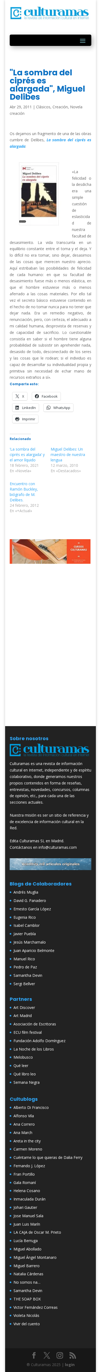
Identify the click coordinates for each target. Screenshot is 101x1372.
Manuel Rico (24, 958)
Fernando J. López (29, 1165)
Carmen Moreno (27, 1149)
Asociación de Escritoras (34, 1024)
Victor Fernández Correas (35, 1307)
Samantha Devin (27, 975)
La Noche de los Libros (33, 1049)
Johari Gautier (25, 1207)
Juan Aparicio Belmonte (33, 950)
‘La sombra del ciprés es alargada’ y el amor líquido (27, 454)
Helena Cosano (26, 1190)
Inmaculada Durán (29, 1199)
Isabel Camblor (26, 925)
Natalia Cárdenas (28, 1273)
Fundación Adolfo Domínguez (39, 1040)
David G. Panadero (29, 900)
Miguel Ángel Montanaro (35, 1257)
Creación (60, 106)
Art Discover (24, 1007)
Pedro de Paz (25, 967)
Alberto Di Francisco (31, 1107)
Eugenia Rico (24, 917)
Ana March (22, 1132)
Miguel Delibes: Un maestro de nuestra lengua (68, 454)
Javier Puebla (24, 933)
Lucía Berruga (25, 1240)
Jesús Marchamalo (29, 942)
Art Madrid (22, 1015)
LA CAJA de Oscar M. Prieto (37, 1232)
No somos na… (26, 1282)
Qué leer (20, 1065)
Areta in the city (27, 1140)
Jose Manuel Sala (28, 1215)
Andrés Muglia (25, 892)
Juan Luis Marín (26, 1224)
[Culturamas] (51, 757)
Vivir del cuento (26, 1323)
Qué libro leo (24, 1073)
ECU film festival (27, 1032)
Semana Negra (26, 1082)
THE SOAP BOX (27, 1298)
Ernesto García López (32, 908)
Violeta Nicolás (26, 1315)
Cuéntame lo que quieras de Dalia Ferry (47, 1157)
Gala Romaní (24, 1182)
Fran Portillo (24, 1174)
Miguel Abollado (27, 1249)
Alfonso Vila (23, 1115)
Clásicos (43, 106)
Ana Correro (24, 1124)
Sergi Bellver (24, 983)
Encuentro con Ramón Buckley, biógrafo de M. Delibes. (24, 491)
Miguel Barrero (26, 1265)
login (70, 1364)
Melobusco (23, 1057)
